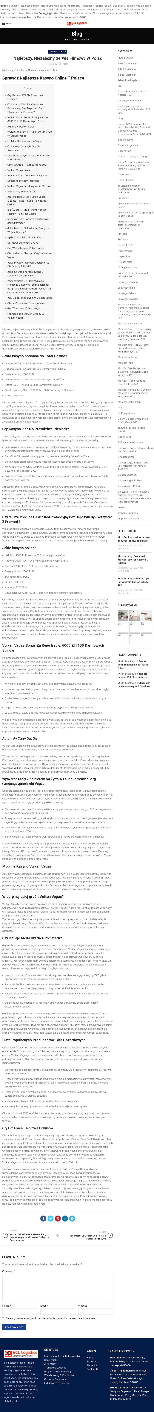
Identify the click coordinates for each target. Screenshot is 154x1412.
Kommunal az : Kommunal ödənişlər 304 (133, 275)
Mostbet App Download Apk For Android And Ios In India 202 (133, 582)
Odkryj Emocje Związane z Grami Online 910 (133, 420)
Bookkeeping (125, 139)
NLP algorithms (126, 413)
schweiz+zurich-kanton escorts (131, 429)
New (120, 407)
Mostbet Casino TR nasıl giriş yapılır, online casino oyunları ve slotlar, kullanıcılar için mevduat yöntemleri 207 (134, 334)
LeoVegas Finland (128, 282)
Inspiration (124, 256)
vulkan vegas (21, 767)
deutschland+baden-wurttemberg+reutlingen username (132, 189)
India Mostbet (125, 250)
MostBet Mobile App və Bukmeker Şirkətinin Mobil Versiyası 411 (133, 372)
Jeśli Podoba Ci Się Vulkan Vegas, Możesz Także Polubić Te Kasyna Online (26, 200)
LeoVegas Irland (127, 293)
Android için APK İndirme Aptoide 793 (132, 93)
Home (68, 40)
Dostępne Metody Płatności (23, 180)
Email (44, 1305)
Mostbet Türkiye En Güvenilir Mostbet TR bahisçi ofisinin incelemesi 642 (134, 393)
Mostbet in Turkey (128, 357)
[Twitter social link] (51, 1219)
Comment (8, 1271)
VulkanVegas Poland (129, 486)
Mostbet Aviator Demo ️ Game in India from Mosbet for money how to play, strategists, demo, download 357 (134, 311)
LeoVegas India (126, 287)
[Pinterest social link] (58, 1219)
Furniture (123, 239)
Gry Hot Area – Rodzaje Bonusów (26, 164)
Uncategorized (81, 40)
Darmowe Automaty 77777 (23, 242)
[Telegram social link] (72, 1219)
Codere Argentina (128, 145)
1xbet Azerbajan (127, 74)
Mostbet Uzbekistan (129, 401)
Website (82, 1305)
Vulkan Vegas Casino (19, 170)
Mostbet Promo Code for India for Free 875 (132, 382)
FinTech (122, 233)
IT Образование (127, 267)
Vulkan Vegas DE (127, 474)
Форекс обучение (128, 518)
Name (6, 1305)
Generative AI (125, 245)
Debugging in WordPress (52, 13)
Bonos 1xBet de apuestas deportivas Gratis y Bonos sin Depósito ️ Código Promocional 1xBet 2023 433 (134, 129)
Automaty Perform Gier (20, 126)
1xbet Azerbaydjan (128, 80)
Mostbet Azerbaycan (130, 323)
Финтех (122, 507)
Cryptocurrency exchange (133, 156)
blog (120, 118)
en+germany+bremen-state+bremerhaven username (131, 225)
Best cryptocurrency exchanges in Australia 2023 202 (134, 109)
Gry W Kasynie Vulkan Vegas (24, 308)
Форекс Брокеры (128, 512)
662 (120, 85)
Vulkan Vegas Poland (130, 480)
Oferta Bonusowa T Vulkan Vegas (26, 303)
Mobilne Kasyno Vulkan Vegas (24, 141)
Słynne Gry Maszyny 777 (22, 191)
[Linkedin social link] (65, 1219)
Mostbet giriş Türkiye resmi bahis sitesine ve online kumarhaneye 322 (133, 348)
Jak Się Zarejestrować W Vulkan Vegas (29, 297)
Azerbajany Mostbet (129, 100)
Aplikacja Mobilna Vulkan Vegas (25, 237)
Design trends (125, 179)
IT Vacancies (125, 261)
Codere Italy (125, 150)
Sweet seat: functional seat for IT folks (133, 665)
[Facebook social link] (43, 1219)
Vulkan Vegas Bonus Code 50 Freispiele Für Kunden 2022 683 (133, 466)
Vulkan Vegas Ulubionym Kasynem (27, 175)
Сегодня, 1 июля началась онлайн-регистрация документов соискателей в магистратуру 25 (134, 496)
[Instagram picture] (123, 615)
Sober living (124, 436)
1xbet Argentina (127, 68)
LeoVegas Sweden (128, 298)
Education (123, 197)
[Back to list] (57, 1235)
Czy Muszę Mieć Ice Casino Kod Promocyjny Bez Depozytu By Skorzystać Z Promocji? (25, 108)
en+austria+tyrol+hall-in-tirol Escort (134, 205)
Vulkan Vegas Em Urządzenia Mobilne (29, 186)
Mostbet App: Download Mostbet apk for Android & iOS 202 (133, 560)
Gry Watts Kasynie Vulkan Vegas (26, 248)
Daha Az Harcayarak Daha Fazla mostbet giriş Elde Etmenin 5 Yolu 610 (133, 165)
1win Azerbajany (127, 63)
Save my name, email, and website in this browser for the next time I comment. (51, 1318)
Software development (131, 442)
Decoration (124, 174)
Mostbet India (125, 362)
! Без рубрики (126, 57)
